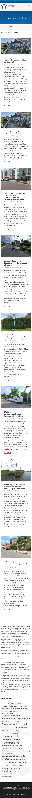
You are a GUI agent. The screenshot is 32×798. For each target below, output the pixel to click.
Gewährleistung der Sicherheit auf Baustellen (14, 133)
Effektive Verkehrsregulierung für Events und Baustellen (14, 414)
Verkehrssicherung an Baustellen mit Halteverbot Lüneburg (15, 263)
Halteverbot (22, 727)
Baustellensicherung (19, 708)
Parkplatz (20, 748)
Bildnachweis (26, 788)
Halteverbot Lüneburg (20, 733)
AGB (28, 786)
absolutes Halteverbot (15, 703)
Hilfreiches (12, 27)
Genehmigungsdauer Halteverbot (8, 728)
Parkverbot (5, 751)
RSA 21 (3, 753)
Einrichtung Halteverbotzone (16, 718)
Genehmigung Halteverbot (14, 724)
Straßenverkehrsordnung (14, 759)
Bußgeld (10, 711)
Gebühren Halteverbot (15, 721)
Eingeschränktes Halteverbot (11, 716)
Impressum (7, 786)
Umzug (15, 33)
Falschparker (5, 721)
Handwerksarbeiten (8, 746)
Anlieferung (4, 706)
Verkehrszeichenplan (23, 774)
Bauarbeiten (23, 706)
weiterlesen (7, 105)
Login (18, 790)
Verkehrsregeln (5, 774)
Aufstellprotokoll (12, 706)
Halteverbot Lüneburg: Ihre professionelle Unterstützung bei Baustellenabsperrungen (15, 196)
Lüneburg (18, 746)
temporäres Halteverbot (6, 765)
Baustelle (5, 708)
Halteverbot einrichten (6, 733)
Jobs (14, 790)
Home (5, 27)
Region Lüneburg (26, 751)
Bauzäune (4, 711)
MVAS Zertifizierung (9, 748)
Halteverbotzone (10, 742)
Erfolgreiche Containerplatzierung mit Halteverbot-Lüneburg (14, 337)
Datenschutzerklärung (18, 786)
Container (15, 711)
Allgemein (8, 33)
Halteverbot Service (11, 739)
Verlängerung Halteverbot (6, 776)
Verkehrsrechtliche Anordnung (11, 770)
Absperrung (25, 703)
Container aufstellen (7, 713)
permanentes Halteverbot (16, 751)
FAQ (20, 788)
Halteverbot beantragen (11, 730)
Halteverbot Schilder (10, 736)
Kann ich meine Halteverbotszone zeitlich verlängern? (15, 60)
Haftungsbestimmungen (10, 788)
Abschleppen (4, 703)
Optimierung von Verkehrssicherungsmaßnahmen (15, 564)
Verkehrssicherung (13, 774)
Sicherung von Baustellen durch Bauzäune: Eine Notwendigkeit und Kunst (14, 486)
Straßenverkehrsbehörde (13, 755)
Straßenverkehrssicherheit (14, 762)
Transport (14, 765)
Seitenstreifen (9, 753)
